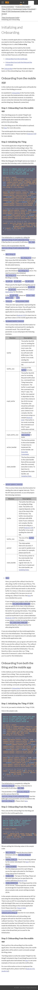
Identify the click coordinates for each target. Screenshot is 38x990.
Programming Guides (22, 7)
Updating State (26, 476)
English (21, 3)
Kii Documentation (7, 7)
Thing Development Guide (10, 17)
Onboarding (8, 68)
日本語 (23, 3)
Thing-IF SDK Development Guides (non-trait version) (16, 12)
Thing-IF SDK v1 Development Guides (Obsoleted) (18, 9)
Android (30, 134)
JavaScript (4, 971)
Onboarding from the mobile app (16, 59)
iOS (34, 134)
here (5, 128)
